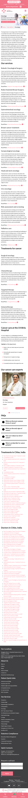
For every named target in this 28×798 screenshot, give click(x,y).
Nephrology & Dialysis (6, 726)
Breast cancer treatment (14, 147)
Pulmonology (4, 723)
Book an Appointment (12, 6)
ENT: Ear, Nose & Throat (7, 710)
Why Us (3, 664)
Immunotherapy (12, 322)
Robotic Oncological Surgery (15, 86)
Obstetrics (3, 700)
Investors (3, 739)
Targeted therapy (12, 301)
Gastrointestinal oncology (15, 124)
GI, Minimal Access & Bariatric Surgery (10, 713)
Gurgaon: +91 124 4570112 (7, 751)
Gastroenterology (5, 715)
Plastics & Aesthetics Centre (7, 719)
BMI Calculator (4, 692)
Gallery (2, 666)
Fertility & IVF (4, 730)
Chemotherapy (12, 284)
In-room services (5, 690)
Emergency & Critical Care (7, 728)
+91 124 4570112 (11, 4)
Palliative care (11, 245)
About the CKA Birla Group (7, 675)
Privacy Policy (20, 781)
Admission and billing (6, 681)
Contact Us (3, 672)
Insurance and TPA (5, 683)
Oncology (3, 708)
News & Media (4, 670)
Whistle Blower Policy (6, 743)
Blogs (2, 668)
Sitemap (11, 780)
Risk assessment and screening (16, 225)
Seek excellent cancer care (8, 21)
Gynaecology (4, 702)
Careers (13, 781)
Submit (7, 773)
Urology (3, 717)
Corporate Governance (6, 741)
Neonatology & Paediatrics (7, 704)
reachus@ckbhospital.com (13, 754)
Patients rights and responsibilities (9, 685)
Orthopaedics (4, 706)
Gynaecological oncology (14, 167)
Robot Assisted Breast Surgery (16, 106)
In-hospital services (5, 687)
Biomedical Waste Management (8, 736)
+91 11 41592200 (21, 4)
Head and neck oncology (14, 185)
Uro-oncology (11, 203)
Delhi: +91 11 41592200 (6, 752)
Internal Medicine (5, 721)
